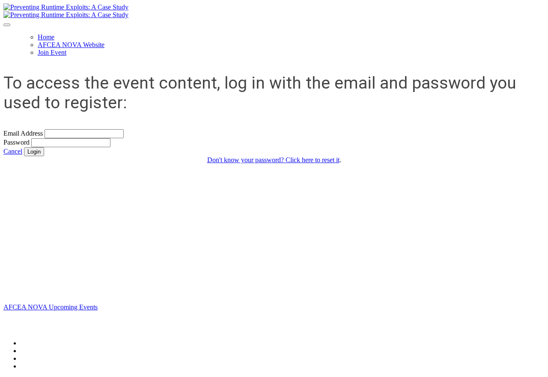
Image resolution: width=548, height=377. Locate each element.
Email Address (23, 133)
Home (46, 37)
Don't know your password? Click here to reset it (273, 159)
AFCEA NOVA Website (71, 44)
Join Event (52, 52)
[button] (12, 151)
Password (16, 142)
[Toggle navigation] (6, 25)
